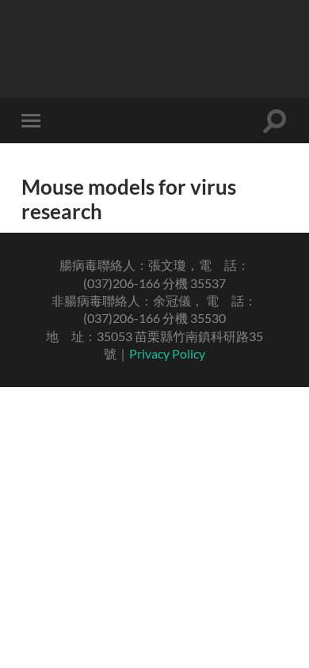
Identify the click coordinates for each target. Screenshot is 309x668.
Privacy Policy (167, 353)
